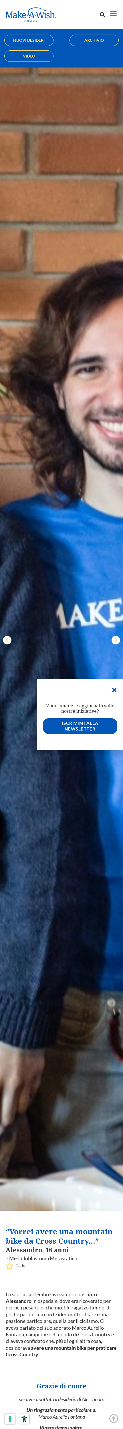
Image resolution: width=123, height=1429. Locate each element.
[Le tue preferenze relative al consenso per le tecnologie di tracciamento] (10, 1419)
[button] (102, 14)
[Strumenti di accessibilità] (24, 1419)
